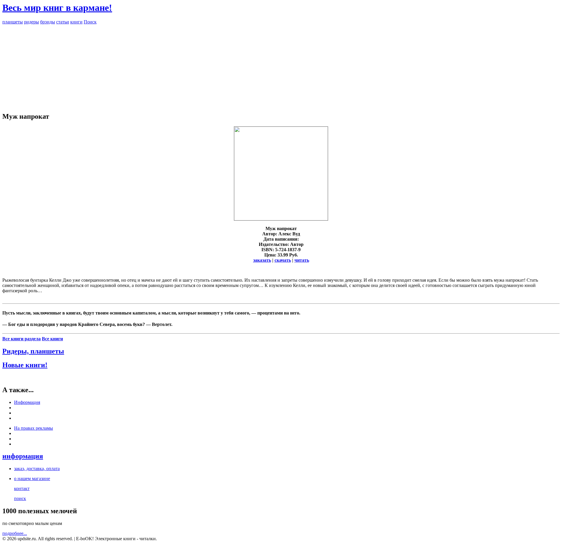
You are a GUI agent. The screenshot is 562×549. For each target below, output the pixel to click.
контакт (22, 488)
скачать (283, 260)
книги (76, 21)
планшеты (12, 21)
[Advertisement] (281, 66)
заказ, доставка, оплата (37, 468)
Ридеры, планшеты (33, 351)
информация (22, 456)
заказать (262, 260)
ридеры (31, 21)
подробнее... (14, 533)
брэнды (47, 21)
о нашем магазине (32, 478)
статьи (62, 21)
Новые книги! (24, 365)
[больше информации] (281, 218)
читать (301, 260)
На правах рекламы (33, 428)
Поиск (90, 21)
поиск (20, 498)
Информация (27, 402)
